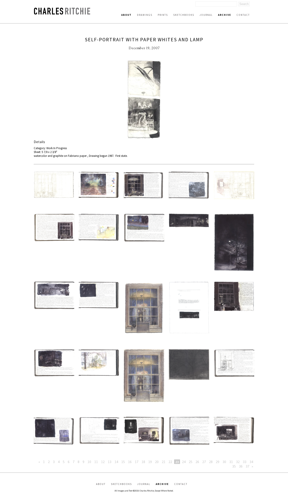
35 (234, 466)
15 (123, 461)
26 (197, 461)
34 (251, 461)
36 (241, 466)
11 (96, 461)
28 (211, 461)
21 (163, 461)
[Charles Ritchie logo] (62, 13)
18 (143, 461)
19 (150, 461)
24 (184, 461)
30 (224, 461)
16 (130, 461)
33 (244, 461)
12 (103, 461)
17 (136, 461)
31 (231, 461)
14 (116, 461)
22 (170, 461)
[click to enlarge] (144, 100)
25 (190, 461)
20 (157, 461)
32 (238, 461)
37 (247, 466)
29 (217, 461)
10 (89, 461)
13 (109, 461)
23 (177, 461)
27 (204, 461)
